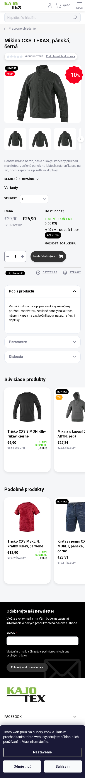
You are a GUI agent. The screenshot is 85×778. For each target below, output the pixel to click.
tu (46, 742)
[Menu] (79, 5)
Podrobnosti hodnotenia (60, 56)
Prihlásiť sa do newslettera (27, 667)
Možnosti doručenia (60, 243)
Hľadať (75, 17)
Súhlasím (63, 766)
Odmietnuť (22, 766)
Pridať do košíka (44, 256)
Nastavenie (42, 752)
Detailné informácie (19, 179)
